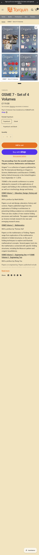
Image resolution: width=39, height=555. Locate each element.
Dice (26, 17)
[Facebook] (8, 275)
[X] (11, 275)
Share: (4, 275)
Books (10, 17)
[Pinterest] (14, 275)
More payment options (19, 156)
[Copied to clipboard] (20, 275)
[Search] (32, 10)
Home (3, 17)
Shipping (12, 106)
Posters (32, 17)
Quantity (4, 132)
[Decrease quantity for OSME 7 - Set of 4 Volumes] (3, 137)
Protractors (18, 17)
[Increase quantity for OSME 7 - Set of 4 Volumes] (10, 137)
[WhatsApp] (17, 275)
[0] (35, 10)
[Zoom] (36, 27)
